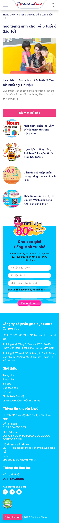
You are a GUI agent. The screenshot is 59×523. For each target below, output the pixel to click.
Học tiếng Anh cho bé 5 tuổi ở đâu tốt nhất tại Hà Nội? (28, 82)
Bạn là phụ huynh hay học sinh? (25, 289)
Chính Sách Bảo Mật (14, 396)
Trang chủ (8, 14)
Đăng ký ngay (29, 303)
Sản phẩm (8, 379)
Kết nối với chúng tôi (14, 487)
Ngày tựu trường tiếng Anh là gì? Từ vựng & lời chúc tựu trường (38, 153)
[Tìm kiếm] (53, 5)
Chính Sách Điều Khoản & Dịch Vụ (21, 400)
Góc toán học (10, 388)
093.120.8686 (13, 479)
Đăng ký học (12, 517)
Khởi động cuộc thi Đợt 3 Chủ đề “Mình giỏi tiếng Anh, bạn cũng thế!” (39, 200)
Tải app (7, 383)
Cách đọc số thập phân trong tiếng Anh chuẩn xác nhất (40, 176)
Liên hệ (7, 392)
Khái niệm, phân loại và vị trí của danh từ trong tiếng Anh (39, 129)
